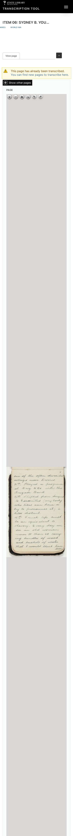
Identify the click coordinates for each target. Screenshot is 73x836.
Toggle (59, 55)
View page (12, 56)
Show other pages (20, 82)
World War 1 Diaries (21, 27)
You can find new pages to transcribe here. (40, 74)
